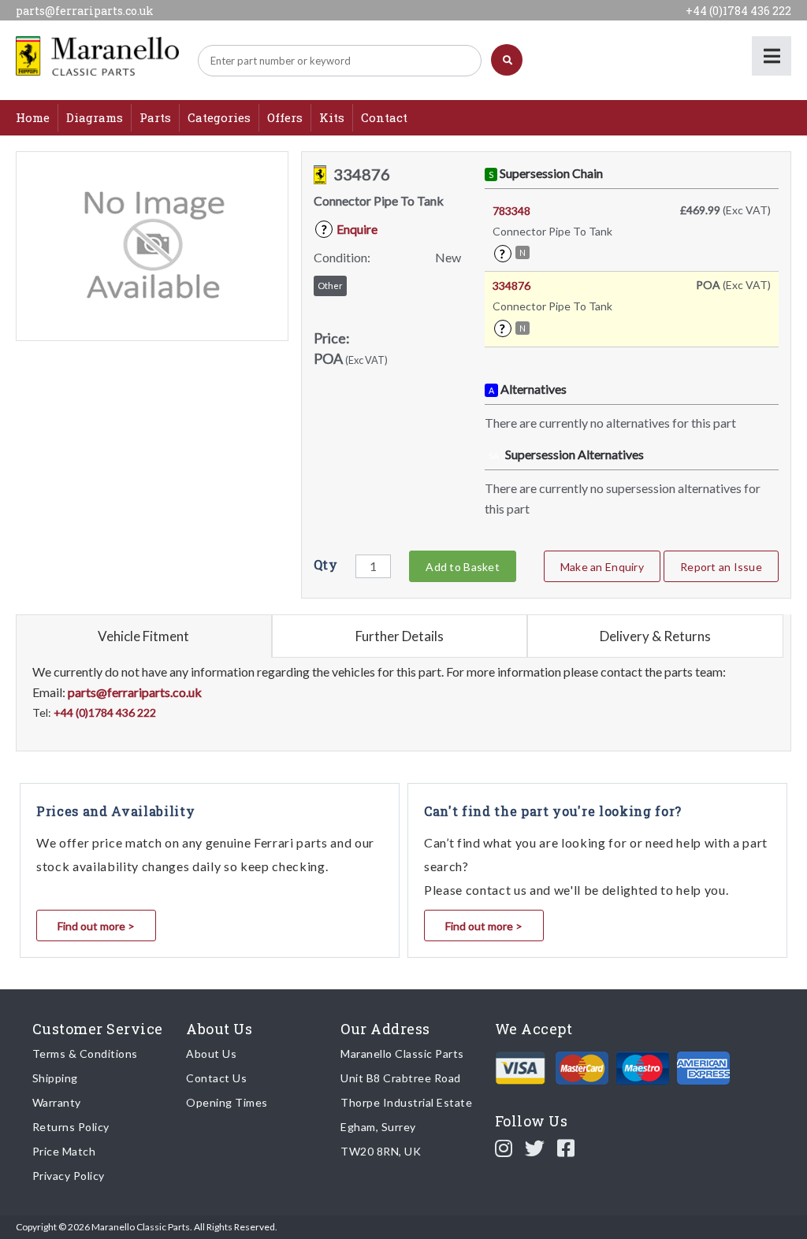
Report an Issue (721, 566)
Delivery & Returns (655, 636)
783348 (511, 210)
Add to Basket (462, 566)
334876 (511, 285)
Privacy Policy (68, 1175)
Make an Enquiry (602, 566)
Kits (331, 117)
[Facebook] (566, 1147)
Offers (285, 117)
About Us (211, 1053)
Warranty (56, 1102)
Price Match (64, 1151)
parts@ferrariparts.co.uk (85, 10)
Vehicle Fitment (143, 636)
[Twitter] (535, 1147)
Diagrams (94, 117)
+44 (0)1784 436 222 (738, 10)
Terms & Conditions (85, 1053)
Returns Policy (71, 1126)
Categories (219, 117)
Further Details (399, 636)
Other (330, 285)
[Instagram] (504, 1147)
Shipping (55, 1078)
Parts (155, 117)
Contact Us (216, 1078)
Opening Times (227, 1102)
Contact (384, 117)
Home (33, 117)
